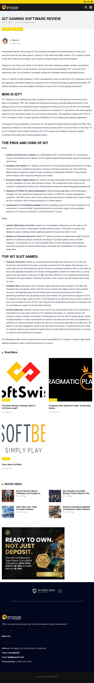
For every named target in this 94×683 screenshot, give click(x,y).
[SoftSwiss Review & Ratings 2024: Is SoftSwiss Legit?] (23, 379)
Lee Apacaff (14, 653)
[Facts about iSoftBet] (23, 438)
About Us (6, 636)
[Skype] (88, 2)
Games (6, 29)
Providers (17, 29)
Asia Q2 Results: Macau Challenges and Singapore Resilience (28, 493)
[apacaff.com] (10, 7)
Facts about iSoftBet (11, 464)
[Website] (91, 2)
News (10, 22)
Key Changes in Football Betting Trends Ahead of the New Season (76, 493)
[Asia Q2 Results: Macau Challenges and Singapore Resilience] (8, 501)
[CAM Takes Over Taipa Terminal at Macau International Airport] (8, 517)
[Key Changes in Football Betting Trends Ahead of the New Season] (55, 501)
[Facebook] (85, 2)
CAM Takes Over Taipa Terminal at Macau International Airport (26, 509)
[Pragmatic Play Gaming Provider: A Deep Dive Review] (70, 379)
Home (4, 22)
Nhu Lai (15, 40)
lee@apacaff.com (16, 657)
